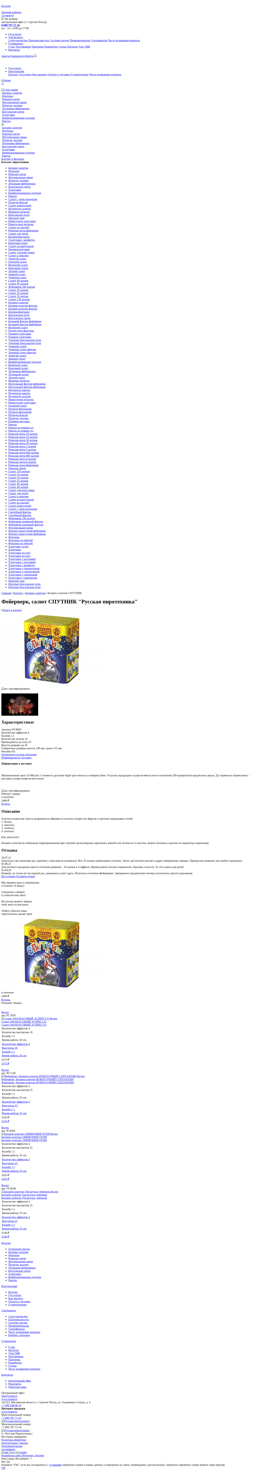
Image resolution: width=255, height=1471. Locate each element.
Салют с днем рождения (22, 199)
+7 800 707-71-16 (11, 1417)
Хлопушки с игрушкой (22, 559)
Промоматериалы (80, 40)
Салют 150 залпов (19, 299)
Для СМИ (84, 46)
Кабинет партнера (19, 1335)
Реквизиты (14, 1383)
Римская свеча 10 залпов (22, 433)
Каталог (13, 74)
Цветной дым (16, 218)
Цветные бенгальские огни (24, 584)
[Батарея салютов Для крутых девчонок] (26, 1191)
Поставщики (23, 46)
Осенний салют (17, 261)
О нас (11, 46)
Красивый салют (18, 268)
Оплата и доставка (59, 74)
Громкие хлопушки (19, 333)
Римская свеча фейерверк (23, 230)
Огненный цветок (19, 1248)
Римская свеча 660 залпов (23, 452)
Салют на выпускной (21, 246)
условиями (55, 1464)
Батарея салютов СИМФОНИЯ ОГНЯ (24, 1137)
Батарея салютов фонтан (22, 305)
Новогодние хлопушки (22, 221)
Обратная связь (17, 1386)
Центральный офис (19, 1380)
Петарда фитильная (19, 408)
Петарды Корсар (18, 202)
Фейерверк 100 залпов (21, 286)
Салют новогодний (19, 205)
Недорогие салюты (19, 208)
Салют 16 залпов (18, 293)
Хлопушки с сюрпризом (22, 574)
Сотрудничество (18, 40)
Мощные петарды (18, 211)
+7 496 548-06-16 (11, 1405)
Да (8, 1461)
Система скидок (59, 40)
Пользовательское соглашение (12, 1448)
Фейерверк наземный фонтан (25, 521)
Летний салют (16, 271)
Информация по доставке (16, 757)
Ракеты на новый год (20, 427)
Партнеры (38, 46)
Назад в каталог (12, 610)
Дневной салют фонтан (22, 349)
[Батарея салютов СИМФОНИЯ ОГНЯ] (25, 1133)
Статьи (62, 46)
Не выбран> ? (23, 1458)
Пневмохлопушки (19, 249)
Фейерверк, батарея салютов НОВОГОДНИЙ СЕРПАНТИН (37, 1079)
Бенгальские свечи (13, 111)
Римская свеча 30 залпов (22, 440)
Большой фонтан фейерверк (24, 321)
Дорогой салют (17, 258)
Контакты (14, 49)
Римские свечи (11, 99)
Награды (72, 46)
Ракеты (6, 121)
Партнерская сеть (38, 40)
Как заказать (39, 74)
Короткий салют (18, 243)
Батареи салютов (12, 92)
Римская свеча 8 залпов (22, 458)
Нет (3, 1461)
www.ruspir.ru (9, 1399)
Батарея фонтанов (18, 236)
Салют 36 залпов (18, 283)
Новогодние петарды (20, 224)
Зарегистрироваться (13, 56)
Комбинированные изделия (18, 117)
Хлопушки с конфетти (21, 239)
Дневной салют (17, 277)
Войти (30, 56)
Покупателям (16, 71)
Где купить (14, 34)
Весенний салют (18, 264)
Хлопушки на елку (19, 552)
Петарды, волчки (12, 105)
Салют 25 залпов (18, 289)
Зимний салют (17, 274)
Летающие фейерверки (15, 108)
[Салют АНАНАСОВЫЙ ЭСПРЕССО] (25, 1018)
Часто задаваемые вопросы (124, 40)
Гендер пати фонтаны (21, 330)
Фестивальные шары (14, 102)
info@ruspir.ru (9, 1396)
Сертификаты (99, 40)
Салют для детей (18, 233)
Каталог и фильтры (12, 158)
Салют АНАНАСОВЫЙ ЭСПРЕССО (23, 1021)
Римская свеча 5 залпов (22, 446)
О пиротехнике (79, 74)
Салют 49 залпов (18, 280)
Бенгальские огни (18, 214)
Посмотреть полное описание (19, 754)
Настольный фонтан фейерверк (27, 383)
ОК (3, 1467)
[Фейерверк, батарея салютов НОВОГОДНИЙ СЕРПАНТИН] (39, 1076)
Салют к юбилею (18, 255)
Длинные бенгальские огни (24, 340)
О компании (16, 43)
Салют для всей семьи (21, 252)
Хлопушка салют (18, 546)
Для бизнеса (15, 37)
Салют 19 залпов (18, 296)
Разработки (51, 46)
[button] (127, 1006)
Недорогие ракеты (19, 390)
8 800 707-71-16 (10, 25)
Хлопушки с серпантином (23, 568)
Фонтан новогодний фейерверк (27, 530)
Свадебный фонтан (19, 512)
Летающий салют (18, 374)
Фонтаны (7, 96)
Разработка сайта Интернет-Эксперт (22, 1455)
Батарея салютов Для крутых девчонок (24, 1194)
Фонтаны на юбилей (20, 540)
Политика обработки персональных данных (14, 1441)
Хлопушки (8, 114)
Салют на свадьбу (18, 227)
